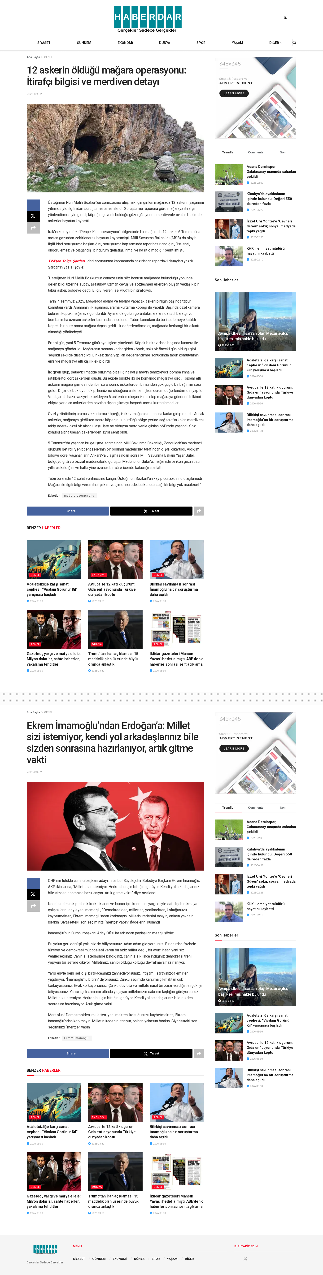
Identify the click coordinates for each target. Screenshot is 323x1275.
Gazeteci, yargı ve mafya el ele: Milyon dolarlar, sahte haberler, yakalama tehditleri (54, 659)
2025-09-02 (34, 94)
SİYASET (44, 43)
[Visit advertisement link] (255, 98)
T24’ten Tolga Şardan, (67, 261)
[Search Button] (294, 43)
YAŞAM (237, 43)
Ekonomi (98, 575)
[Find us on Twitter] (285, 18)
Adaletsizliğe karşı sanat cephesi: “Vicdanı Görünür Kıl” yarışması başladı (52, 589)
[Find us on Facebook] (276, 18)
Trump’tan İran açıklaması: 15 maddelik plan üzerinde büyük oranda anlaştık (113, 659)
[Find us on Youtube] (294, 18)
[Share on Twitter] (33, 216)
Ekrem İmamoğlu (77, 1038)
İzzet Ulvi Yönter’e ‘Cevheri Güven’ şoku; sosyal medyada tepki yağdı (271, 226)
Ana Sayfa (33, 57)
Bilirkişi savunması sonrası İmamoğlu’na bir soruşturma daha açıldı (174, 589)
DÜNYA (164, 43)
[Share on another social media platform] (33, 228)
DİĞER (274, 43)
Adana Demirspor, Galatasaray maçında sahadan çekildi (271, 172)
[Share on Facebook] (33, 205)
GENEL (48, 57)
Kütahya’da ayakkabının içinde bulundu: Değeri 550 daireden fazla (269, 199)
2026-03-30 (36, 601)
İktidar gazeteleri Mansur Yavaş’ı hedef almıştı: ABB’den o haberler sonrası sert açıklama (177, 659)
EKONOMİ (125, 43)
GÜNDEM (84, 43)
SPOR (200, 43)
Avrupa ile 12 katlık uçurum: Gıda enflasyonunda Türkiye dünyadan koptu (112, 589)
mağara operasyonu (79, 495)
